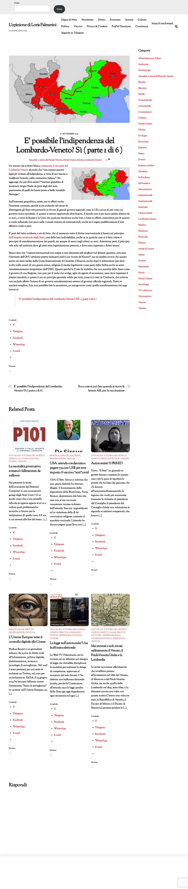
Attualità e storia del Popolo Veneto (45, 160)
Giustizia (75, 455)
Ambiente (143, 64)
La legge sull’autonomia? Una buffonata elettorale (69, 645)
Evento (141, 159)
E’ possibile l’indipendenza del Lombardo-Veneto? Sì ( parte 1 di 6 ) (69, 146)
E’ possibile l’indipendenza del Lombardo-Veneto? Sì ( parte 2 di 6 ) (38, 389)
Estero (141, 153)
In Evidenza (144, 177)
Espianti (142, 147)
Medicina (143, 231)
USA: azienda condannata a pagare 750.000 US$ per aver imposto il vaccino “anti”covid (69, 468)
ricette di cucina (146, 249)
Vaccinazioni (144, 296)
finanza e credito (146, 165)
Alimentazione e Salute (149, 58)
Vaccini (78, 26)
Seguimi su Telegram (72, 33)
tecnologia (143, 284)
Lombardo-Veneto (93, 160)
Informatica (144, 183)
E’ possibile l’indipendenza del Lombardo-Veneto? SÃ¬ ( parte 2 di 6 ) (57, 299)
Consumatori (145, 112)
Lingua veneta (145, 213)
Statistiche (143, 266)
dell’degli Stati (26, 237)
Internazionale (112, 635)
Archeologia (144, 70)
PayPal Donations (121, 26)
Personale (65, 635)
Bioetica (55, 455)
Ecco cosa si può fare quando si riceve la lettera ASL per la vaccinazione (101, 389)
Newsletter (87, 20)
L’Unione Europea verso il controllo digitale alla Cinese (27, 639)
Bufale (141, 94)
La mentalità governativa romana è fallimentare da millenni (25, 471)
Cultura (142, 20)
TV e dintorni (145, 290)
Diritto (101, 20)
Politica (65, 26)
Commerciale (145, 100)
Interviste (143, 207)
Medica (142, 225)
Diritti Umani (69, 160)
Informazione (58, 458)
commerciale (144, 106)
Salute (141, 255)
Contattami (141, 26)
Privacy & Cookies (97, 26)
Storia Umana (145, 278)
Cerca (16, 3)
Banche (142, 82)
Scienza (129, 20)
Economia (115, 20)
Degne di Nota (69, 20)
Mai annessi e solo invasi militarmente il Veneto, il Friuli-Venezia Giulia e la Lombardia (107, 653)
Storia (13, 461)
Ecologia (142, 135)
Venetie (22, 461)
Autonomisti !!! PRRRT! (107, 463)
